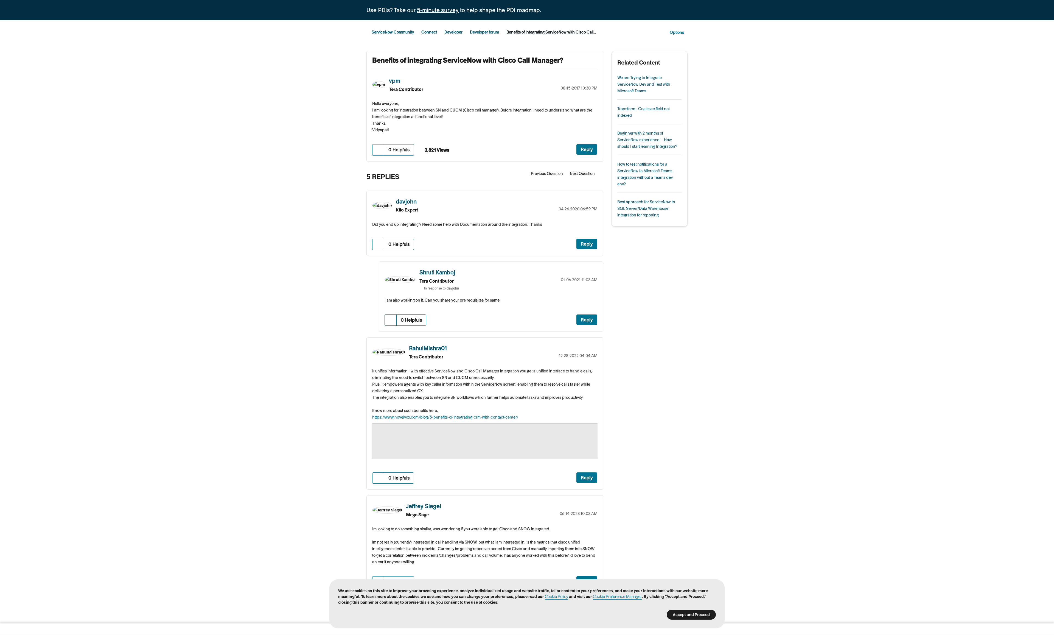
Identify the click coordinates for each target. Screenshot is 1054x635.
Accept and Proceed (691, 614)
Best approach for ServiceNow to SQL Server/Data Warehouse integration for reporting (646, 208)
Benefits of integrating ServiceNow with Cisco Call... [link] (551, 32)
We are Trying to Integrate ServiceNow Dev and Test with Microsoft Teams (643, 84)
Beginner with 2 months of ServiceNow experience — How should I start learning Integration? (647, 140)
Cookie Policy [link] (556, 596)
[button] (378, 149)
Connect (429, 32)
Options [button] (677, 32)
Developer (453, 32)
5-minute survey (438, 10)
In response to (441, 288)
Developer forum (484, 32)
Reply (587, 149)
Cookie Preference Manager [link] (617, 596)
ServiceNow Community (393, 32)
